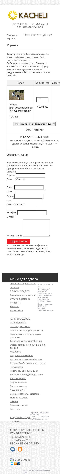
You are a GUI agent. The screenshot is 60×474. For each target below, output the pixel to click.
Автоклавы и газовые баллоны (26, 359)
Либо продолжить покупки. (26, 59)
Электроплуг (16, 366)
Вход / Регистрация (20, 417)
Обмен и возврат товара (23, 283)
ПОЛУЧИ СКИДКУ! (19, 291)
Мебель (14, 401)
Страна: (11, 175)
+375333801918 (20, 23)
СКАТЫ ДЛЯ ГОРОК (20, 326)
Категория (15, 409)
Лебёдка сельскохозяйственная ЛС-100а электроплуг (21, 107)
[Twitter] (12, 464)
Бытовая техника (19, 405)
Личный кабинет (33, 34)
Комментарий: (14, 235)
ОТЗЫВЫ (14, 287)
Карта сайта (16, 310)
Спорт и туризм (18, 386)
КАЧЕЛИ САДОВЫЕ (20, 318)
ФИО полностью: (16, 204)
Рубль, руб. (47, 34)
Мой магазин (20, 413)
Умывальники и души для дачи (26, 374)
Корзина (14, 306)
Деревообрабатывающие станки (27, 363)
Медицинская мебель (21, 355)
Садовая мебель (18, 382)
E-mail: (10, 216)
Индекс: (11, 191)
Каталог (16, 314)
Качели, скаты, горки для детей (26, 330)
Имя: (9, 200)
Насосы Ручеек (18, 378)
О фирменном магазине (23, 295)
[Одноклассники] (15, 464)
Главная (11, 35)
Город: (10, 187)
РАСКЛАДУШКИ (18, 322)
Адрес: (10, 196)
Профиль (15, 421)
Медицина (15, 351)
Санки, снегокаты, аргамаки (25, 393)
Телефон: (12, 212)
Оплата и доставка (20, 298)
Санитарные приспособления (26, 340)
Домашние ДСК (18, 389)
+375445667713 (40, 23)
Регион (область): (16, 179)
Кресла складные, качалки (24, 370)
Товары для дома (19, 397)
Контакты (15, 302)
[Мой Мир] (18, 464)
